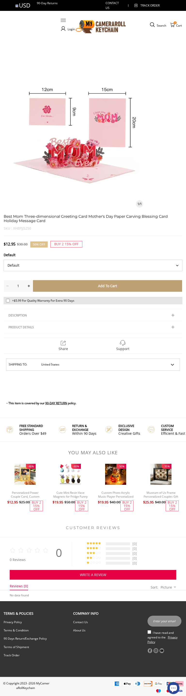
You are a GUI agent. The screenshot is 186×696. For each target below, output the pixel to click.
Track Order (150, 5)
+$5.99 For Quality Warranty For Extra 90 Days (43, 301)
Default (10, 255)
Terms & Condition (16, 630)
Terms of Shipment (16, 647)
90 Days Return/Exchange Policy (25, 638)
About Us (79, 630)
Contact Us (80, 622)
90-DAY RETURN (56, 403)
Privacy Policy (13, 622)
